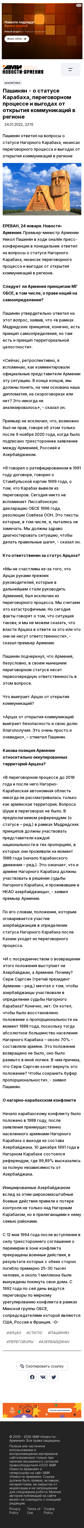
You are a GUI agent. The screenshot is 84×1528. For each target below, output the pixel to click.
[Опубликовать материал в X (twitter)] (53, 1377)
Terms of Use (33, 1511)
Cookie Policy (49, 1511)
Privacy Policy (14, 1511)
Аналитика (12, 83)
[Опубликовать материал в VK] (43, 1377)
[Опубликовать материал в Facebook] (32, 1377)
